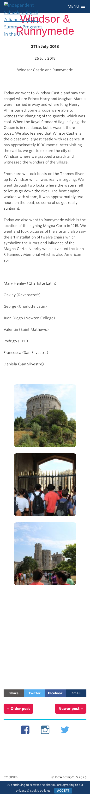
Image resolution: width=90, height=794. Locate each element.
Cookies (11, 777)
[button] (76, 6)
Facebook (55, 693)
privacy (21, 790)
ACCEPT (63, 790)
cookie (34, 790)
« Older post (18, 708)
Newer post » (71, 708)
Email (76, 693)
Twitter (35, 693)
